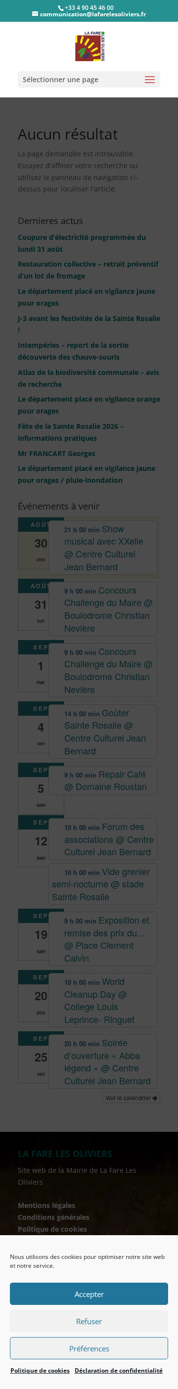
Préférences (89, 1348)
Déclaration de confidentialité (119, 1370)
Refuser (89, 1321)
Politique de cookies (40, 1370)
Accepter (89, 1294)
